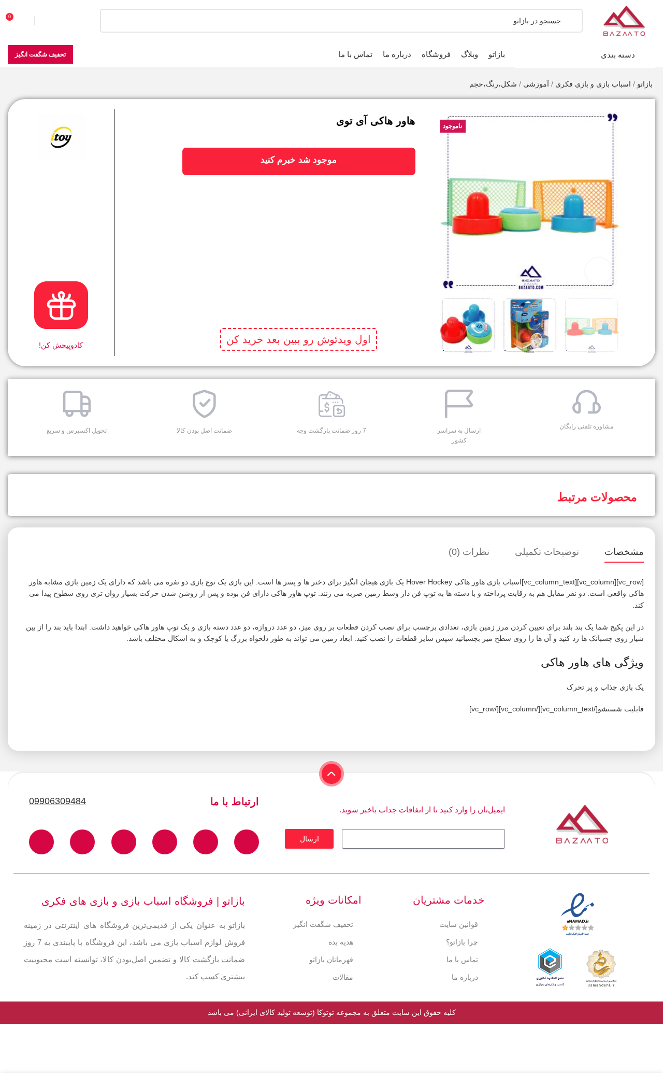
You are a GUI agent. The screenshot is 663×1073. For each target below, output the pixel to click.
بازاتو (645, 84)
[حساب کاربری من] (54, 20)
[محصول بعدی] (13, 85)
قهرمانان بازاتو (331, 959)
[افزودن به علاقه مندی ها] (639, 114)
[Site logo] (624, 20)
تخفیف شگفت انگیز (40, 54)
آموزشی (536, 84)
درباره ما (465, 977)
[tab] (624, 552)
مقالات (343, 977)
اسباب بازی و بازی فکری (593, 84)
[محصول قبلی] (33, 85)
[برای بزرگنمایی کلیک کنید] (598, 271)
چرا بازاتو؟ (462, 942)
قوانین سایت (458, 924)
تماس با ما (462, 959)
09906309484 (57, 801)
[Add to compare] (639, 135)
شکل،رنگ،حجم (493, 84)
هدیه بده (340, 942)
